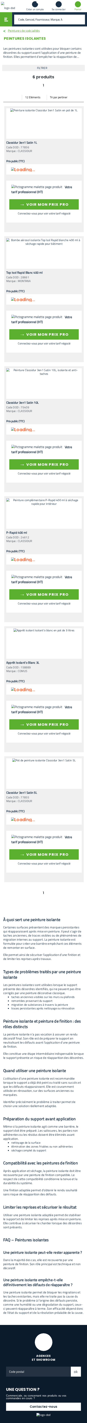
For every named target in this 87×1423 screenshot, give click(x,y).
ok (76, 1371)
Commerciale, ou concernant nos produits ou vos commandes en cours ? (36, 1397)
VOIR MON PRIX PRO (44, 204)
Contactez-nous (43, 1406)
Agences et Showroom (43, 1358)
